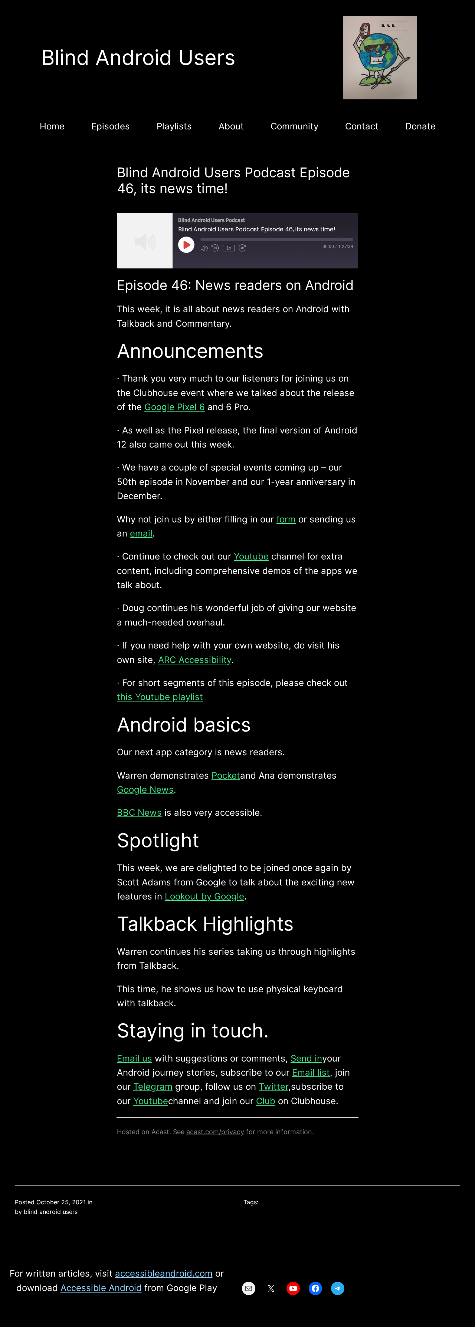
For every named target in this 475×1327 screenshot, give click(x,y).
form (286, 519)
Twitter (273, 1086)
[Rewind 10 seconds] (215, 248)
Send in (306, 1058)
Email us (134, 1058)
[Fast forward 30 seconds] (242, 248)
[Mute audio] (204, 248)
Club (265, 1101)
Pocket (226, 775)
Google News (145, 789)
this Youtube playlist (160, 696)
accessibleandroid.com (164, 1273)
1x (228, 248)
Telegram (153, 1086)
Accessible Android (101, 1288)
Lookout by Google (204, 896)
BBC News (139, 812)
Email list (311, 1072)
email (141, 533)
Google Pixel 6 (174, 407)
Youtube (251, 556)
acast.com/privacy (215, 1132)
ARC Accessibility (194, 659)
